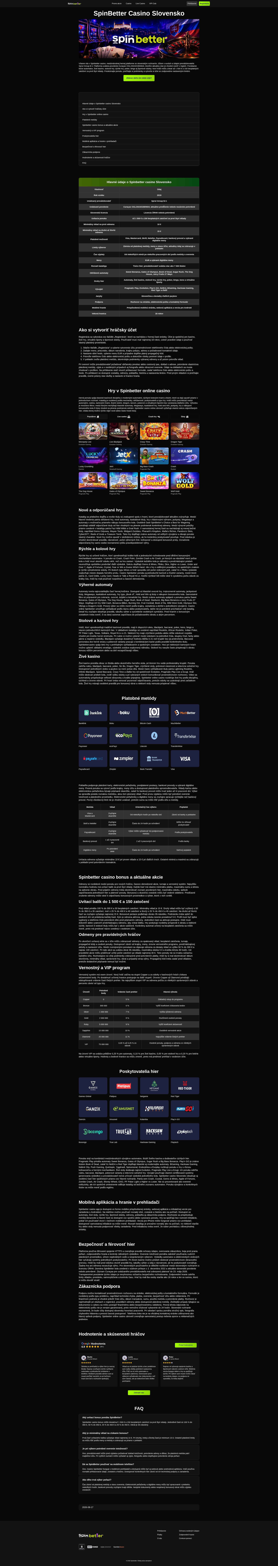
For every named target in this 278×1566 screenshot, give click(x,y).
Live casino (122, 417)
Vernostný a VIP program (93, 130)
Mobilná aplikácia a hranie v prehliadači (99, 141)
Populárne (91, 417)
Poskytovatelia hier (90, 136)
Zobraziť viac (139, 1392)
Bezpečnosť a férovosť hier (94, 147)
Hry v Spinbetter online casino (95, 114)
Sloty (183, 417)
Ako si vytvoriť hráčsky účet (94, 109)
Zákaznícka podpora (91, 152)
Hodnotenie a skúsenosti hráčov (96, 157)
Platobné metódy (89, 120)
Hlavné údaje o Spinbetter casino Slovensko (101, 104)
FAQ (84, 163)
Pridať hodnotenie (186, 1345)
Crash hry (152, 417)
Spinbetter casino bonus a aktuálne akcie (100, 125)
